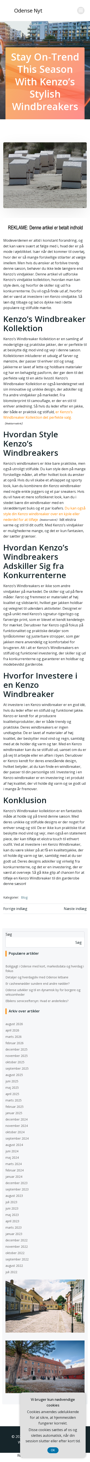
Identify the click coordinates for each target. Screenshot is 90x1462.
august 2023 (14, 1196)
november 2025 (16, 1056)
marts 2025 (13, 1100)
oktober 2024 (14, 1132)
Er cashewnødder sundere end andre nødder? (37, 983)
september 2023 (17, 1189)
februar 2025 (14, 1107)
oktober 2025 (14, 1062)
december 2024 (16, 1119)
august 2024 (14, 1145)
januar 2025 (13, 1113)
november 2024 (16, 1126)
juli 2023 (11, 1202)
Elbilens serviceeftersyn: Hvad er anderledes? (36, 1001)
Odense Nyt (28, 10)
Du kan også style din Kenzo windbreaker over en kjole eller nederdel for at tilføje (44, 514)
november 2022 (16, 1246)
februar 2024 (14, 1170)
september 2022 (17, 1259)
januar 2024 (13, 1176)
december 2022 (16, 1240)
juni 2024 (11, 1151)
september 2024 (17, 1138)
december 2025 (16, 1049)
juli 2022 (11, 1272)
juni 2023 (11, 1208)
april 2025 (12, 1094)
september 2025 (17, 1068)
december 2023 (16, 1183)
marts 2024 (13, 1164)
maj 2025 (12, 1087)
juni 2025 (11, 1081)
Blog (24, 897)
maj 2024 (12, 1157)
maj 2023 (12, 1215)
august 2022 (14, 1266)
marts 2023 (13, 1227)
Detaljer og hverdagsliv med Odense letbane (36, 977)
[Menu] (81, 10)
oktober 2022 (14, 1253)
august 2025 (14, 1075)
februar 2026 (14, 1043)
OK (53, 1450)
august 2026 (14, 1024)
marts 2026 (13, 1037)
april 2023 (12, 1221)
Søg (9, 934)
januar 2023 (13, 1234)
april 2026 (12, 1030)
